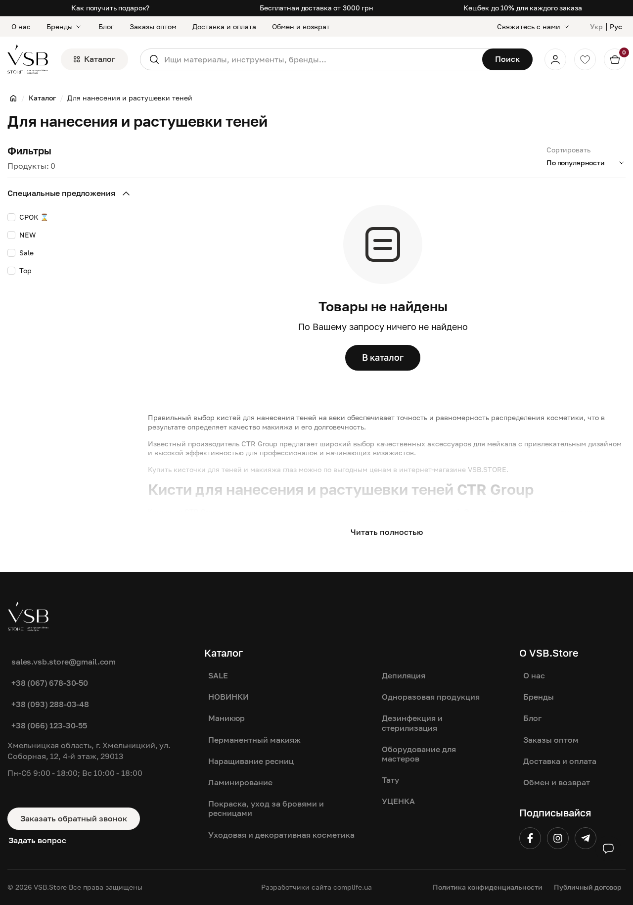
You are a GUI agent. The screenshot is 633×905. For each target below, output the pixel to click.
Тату (390, 780)
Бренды (59, 26)
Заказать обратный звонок (73, 818)
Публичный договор (588, 887)
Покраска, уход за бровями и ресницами (266, 808)
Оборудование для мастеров (419, 753)
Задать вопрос (37, 840)
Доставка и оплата (224, 26)
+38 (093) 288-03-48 (50, 704)
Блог (106, 26)
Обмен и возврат (301, 26)
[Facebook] (530, 838)
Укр (596, 26)
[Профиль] (555, 59)
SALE (218, 675)
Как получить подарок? (110, 7)
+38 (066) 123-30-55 (49, 725)
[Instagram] (558, 838)
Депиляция (403, 675)
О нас (21, 26)
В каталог (383, 357)
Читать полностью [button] (387, 532)
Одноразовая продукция (431, 697)
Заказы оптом (153, 26)
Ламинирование (240, 782)
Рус (616, 26)
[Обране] (585, 59)
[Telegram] (585, 838)
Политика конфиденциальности (487, 887)
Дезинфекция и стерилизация (412, 722)
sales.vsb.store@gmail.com (63, 662)
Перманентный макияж (254, 740)
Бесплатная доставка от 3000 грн (316, 7)
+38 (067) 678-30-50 (49, 683)
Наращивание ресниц (251, 761)
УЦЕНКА (398, 801)
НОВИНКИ (228, 697)
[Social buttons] (608, 848)
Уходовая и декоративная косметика (281, 835)
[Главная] (13, 98)
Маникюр (226, 718)
